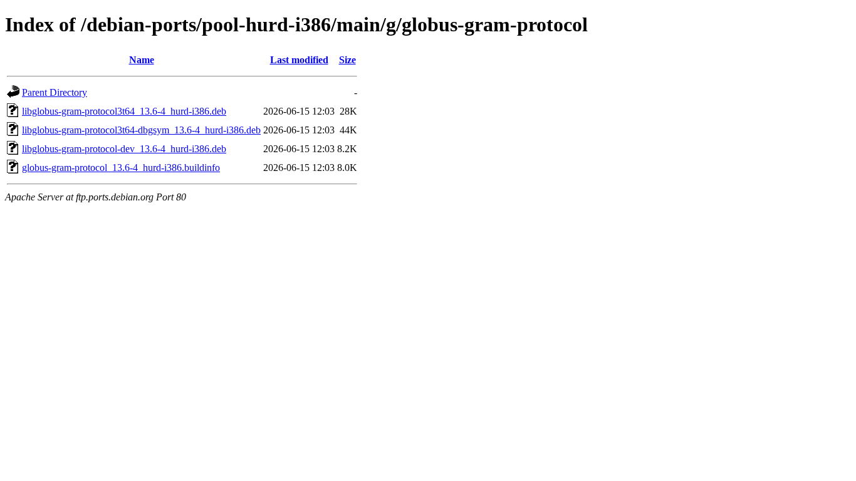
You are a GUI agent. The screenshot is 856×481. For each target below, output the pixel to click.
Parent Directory (54, 92)
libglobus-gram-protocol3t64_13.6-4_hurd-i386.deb (124, 111)
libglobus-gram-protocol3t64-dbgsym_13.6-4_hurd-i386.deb (141, 130)
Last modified (299, 59)
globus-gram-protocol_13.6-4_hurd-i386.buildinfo (121, 167)
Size (347, 59)
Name (141, 59)
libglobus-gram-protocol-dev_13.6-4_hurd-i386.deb (124, 148)
